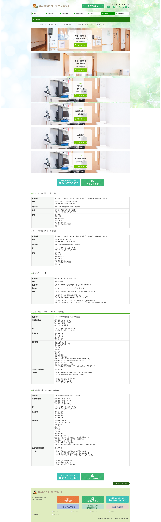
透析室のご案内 (79, 13)
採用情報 (105, 13)
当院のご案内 (65, 13)
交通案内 (91, 13)
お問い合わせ (120, 13)
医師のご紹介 (51, 13)
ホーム (35, 13)
